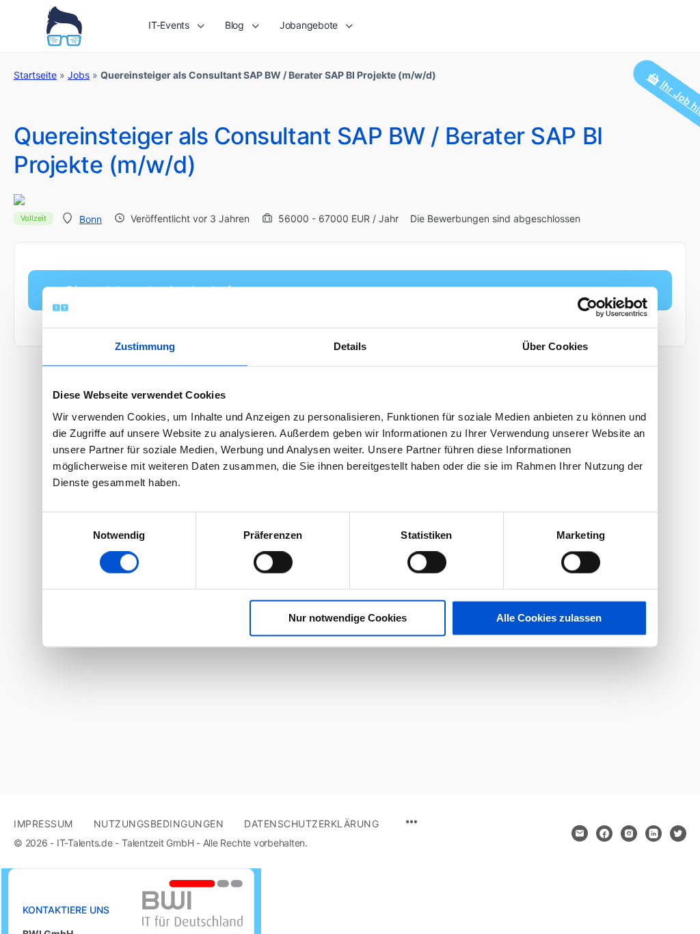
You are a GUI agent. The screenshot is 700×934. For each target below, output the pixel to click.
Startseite (35, 75)
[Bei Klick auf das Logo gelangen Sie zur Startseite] (64, 25)
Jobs (79, 75)
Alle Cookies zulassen (549, 618)
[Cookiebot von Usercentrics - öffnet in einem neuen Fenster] (587, 307)
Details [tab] (350, 346)
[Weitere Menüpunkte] (411, 823)
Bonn (90, 219)
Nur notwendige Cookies (347, 618)
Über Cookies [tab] (555, 346)
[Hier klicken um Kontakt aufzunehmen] (579, 833)
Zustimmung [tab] (145, 346)
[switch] (273, 563)
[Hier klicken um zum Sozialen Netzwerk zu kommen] (604, 833)
